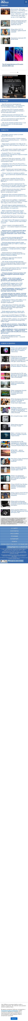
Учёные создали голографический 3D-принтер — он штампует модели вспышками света (13, 227)
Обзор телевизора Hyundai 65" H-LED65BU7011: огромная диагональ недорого (18, 392)
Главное (4, 5)
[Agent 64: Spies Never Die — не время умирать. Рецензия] (5, 367)
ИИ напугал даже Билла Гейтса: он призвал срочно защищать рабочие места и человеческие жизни (14, 269)
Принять (14, 1018)
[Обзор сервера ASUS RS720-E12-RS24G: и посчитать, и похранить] (5, 495)
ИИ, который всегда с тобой (19, 416)
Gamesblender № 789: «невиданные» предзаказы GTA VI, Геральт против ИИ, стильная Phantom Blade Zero (19, 443)
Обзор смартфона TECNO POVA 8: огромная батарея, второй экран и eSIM (19, 468)
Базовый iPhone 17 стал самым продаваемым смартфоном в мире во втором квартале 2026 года (14, 154)
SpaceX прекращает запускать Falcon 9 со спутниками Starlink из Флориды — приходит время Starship (13, 290)
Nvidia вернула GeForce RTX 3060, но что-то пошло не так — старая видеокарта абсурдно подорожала (13, 301)
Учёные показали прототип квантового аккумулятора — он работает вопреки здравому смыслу (19, 22)
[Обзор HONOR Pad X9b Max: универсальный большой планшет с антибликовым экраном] (5, 487)
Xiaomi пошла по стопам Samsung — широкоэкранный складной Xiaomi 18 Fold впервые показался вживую (13, 254)
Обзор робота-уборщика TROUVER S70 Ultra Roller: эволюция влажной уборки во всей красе (19, 503)
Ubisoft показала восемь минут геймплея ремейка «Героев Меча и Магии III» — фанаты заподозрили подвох (13, 191)
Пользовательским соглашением (9, 1010)
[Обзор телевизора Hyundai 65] (5, 393)
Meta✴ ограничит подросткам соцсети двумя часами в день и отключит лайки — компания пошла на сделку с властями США (13, 212)
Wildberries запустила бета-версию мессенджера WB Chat (11, 258)
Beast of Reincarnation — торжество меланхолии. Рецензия (18, 383)
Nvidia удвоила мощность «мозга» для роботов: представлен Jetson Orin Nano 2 (13, 312)
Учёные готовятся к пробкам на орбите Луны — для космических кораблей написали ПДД (14, 174)
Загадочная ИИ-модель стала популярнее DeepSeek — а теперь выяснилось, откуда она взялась (13, 249)
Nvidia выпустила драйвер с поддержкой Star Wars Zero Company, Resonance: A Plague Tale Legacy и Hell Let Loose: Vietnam (14, 201)
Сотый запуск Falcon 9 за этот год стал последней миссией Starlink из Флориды (12, 216)
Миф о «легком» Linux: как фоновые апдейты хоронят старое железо (19, 434)
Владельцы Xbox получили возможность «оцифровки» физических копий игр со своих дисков (14, 196)
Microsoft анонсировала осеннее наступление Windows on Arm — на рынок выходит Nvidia (13, 337)
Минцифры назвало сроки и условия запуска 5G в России (12, 135)
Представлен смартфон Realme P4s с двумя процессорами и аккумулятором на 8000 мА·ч (13, 180)
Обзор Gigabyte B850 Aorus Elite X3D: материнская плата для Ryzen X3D (19, 511)
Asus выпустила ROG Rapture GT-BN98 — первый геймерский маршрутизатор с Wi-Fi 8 (14, 315)
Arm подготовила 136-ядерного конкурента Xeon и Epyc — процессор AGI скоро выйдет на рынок (14, 221)
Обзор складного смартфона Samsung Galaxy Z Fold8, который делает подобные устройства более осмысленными (19, 410)
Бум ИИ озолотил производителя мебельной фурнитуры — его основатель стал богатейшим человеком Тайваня (13, 105)
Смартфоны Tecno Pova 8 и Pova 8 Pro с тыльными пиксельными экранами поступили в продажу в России (14, 165)
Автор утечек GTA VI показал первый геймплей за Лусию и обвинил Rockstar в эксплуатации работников (12, 111)
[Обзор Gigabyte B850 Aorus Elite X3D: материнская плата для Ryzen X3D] (5, 512)
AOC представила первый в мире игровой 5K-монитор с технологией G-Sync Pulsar (13, 150)
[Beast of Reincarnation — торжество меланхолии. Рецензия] (5, 384)
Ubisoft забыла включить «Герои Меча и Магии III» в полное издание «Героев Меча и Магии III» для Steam (14, 325)
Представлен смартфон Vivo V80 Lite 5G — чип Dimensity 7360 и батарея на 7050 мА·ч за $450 (14, 145)
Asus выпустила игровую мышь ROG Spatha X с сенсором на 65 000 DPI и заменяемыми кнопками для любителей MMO (14, 239)
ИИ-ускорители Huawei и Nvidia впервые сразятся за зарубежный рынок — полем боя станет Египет (14, 140)
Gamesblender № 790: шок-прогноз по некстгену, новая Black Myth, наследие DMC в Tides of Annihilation (19, 375)
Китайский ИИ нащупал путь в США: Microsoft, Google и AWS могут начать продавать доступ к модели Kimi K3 (12, 284)
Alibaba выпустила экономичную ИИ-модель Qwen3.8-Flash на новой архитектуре (14, 115)
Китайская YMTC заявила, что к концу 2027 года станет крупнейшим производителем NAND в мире (14, 320)
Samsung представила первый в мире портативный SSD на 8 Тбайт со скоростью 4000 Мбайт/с (13, 244)
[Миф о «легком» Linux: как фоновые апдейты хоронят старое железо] (5, 436)
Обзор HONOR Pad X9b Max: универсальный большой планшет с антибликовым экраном (19, 486)
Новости (4, 130)
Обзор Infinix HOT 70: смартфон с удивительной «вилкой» (18, 31)
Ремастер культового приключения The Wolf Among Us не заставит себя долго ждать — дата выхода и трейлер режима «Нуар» (14, 185)
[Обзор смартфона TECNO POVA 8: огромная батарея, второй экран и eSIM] (5, 470)
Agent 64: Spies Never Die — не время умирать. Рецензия (19, 365)
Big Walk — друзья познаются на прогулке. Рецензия (17, 451)
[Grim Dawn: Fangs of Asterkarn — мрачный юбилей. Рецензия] (5, 461)
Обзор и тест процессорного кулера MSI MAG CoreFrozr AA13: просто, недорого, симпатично (19, 349)
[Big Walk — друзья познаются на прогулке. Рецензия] (5, 453)
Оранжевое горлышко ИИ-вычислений (18, 38)
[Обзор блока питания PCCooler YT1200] (5, 427)
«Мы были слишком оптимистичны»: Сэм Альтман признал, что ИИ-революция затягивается (13, 124)
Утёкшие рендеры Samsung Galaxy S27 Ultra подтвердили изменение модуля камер (13, 274)
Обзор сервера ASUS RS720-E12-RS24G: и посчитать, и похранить (19, 494)
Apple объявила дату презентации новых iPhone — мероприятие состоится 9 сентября (14, 170)
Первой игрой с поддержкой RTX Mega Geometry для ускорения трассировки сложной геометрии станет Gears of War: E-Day (13, 233)
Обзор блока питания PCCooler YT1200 (17, 425)
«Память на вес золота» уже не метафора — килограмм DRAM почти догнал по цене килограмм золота (12, 279)
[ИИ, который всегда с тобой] (5, 418)
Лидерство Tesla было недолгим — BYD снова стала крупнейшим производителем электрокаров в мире (13, 160)
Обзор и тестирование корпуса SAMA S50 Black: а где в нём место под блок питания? (19, 477)
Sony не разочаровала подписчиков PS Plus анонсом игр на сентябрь (13, 119)
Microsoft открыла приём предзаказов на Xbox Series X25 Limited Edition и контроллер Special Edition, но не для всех (14, 207)
